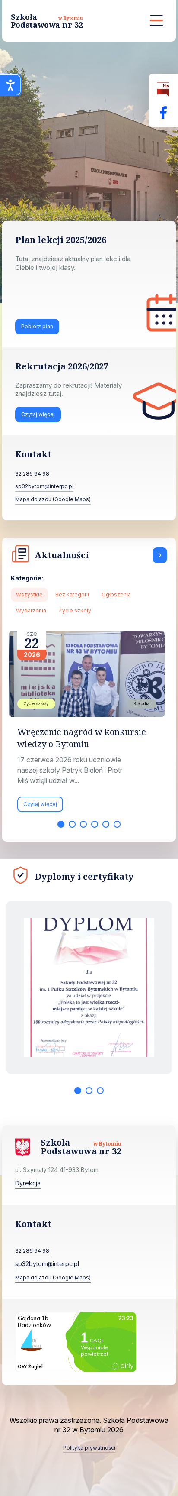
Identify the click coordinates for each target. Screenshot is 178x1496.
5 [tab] (105, 824)
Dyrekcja (28, 1183)
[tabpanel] (89, 726)
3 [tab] (83, 824)
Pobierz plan (37, 326)
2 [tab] (72, 824)
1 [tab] (60, 824)
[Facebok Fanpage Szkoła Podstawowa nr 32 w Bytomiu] (163, 112)
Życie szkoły (75, 610)
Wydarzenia (31, 610)
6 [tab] (117, 824)
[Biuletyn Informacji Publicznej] (163, 89)
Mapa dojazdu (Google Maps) (53, 499)
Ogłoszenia (116, 594)
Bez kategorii (72, 594)
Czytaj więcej (38, 414)
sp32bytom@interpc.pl (44, 486)
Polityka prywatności (89, 1447)
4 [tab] (94, 824)
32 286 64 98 (32, 473)
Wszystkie (29, 594)
